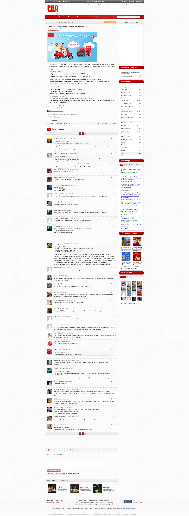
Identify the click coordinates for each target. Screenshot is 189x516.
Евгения (62, 416)
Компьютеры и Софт (127, 120)
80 (100, 123)
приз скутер (74, 114)
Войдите (51, 450)
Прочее (123, 142)
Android (104, 1)
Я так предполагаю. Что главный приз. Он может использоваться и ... (131, 178)
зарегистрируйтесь (62, 450)
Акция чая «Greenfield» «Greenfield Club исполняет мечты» (108, 488)
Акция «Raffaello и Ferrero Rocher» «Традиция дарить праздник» (137, 264)
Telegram (67, 1)
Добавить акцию (132, 22)
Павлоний (59, 389)
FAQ (107, 500)
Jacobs (108, 22)
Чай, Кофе (52, 22)
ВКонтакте (58, 1)
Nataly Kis (60, 185)
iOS (98, 1)
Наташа (59, 368)
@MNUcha (62, 311)
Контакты (76, 502)
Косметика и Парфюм (127, 123)
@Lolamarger (65, 141)
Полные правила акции (56, 111)
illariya (58, 316)
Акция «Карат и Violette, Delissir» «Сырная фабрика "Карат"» (126, 264)
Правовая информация (86, 502)
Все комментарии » (126, 228)
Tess (57, 22)
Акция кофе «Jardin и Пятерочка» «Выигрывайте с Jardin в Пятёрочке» (86, 488)
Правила (102, 500)
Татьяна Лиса (62, 218)
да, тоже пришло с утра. (128, 218)
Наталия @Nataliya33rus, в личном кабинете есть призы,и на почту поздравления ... (131, 195)
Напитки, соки (125, 131)
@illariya (60, 327)
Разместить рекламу (93, 500)
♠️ (58, 381)
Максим (59, 177)
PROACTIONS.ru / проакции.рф (53, 9)
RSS (50, 1)
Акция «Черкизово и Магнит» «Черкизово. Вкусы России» (126, 249)
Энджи (60, 138)
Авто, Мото (124, 89)
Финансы (123, 150)
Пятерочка (56, 116)
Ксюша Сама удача (62, 360)
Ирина (59, 284)
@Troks (68, 371)
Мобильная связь (126, 128)
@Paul (62, 401)
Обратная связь (82, 500)
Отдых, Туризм (125, 136)
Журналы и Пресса (126, 109)
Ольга (59, 333)
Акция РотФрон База (126, 181)
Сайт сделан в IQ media (53, 502)
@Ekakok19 (68, 204)
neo (58, 267)
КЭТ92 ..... (60, 194)
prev (77, 133)
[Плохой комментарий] (115, 138)
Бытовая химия (125, 98)
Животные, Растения (127, 106)
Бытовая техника (126, 95)
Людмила (60, 153)
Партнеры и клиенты (98, 502)
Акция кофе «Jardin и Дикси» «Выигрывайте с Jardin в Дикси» (63, 488)
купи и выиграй (54, 114)
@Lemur (56, 286)
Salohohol (54, 120)
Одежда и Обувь (125, 134)
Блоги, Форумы (125, 92)
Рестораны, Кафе (126, 145)
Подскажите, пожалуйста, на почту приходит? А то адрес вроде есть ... (131, 203)
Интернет (124, 114)
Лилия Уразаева (61, 244)
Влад (58, 210)
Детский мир (124, 100)
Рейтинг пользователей (128, 303)
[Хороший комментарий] (113, 138)
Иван (57, 349)
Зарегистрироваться (136, 1)
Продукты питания (126, 139)
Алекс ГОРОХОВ (61, 169)
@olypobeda (63, 352)
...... (58, 325)
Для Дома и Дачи (126, 103)
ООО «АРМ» (62, 106)
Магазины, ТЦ (125, 125)
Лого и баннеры (109, 502)
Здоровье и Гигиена (126, 111)
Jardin (112, 22)
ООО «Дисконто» (62, 108)
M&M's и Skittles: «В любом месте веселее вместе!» (129, 173)
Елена (58, 202)
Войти (125, 1)
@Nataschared (64, 156)
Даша (58, 407)
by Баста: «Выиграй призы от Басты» (130, 199)
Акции (48, 22)
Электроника (125, 156)
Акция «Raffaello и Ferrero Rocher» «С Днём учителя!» (137, 249)
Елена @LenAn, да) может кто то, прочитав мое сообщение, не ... (130, 185)
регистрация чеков (64, 114)
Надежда (60, 300)
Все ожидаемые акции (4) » (129, 268)
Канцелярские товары (127, 117)
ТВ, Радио (124, 147)
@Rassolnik (62, 187)
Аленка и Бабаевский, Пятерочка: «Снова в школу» (129, 189)
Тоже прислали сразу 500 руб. (131, 210)
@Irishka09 (61, 294)
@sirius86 (60, 220)
